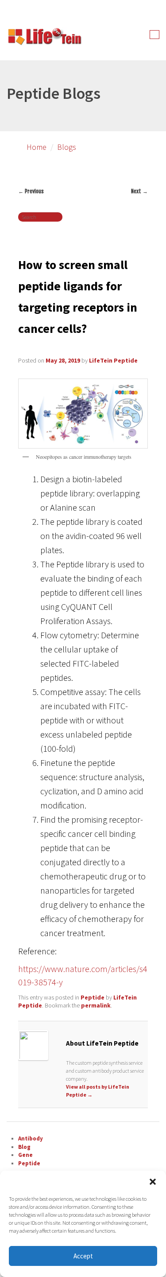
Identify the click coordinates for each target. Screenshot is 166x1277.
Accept (83, 1256)
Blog (24, 1147)
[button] (152, 1181)
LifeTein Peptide (113, 360)
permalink (96, 1005)
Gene (25, 1155)
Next (139, 191)
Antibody (30, 1138)
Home (36, 147)
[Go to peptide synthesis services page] (44, 38)
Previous (31, 191)
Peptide (92, 997)
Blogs (66, 147)
